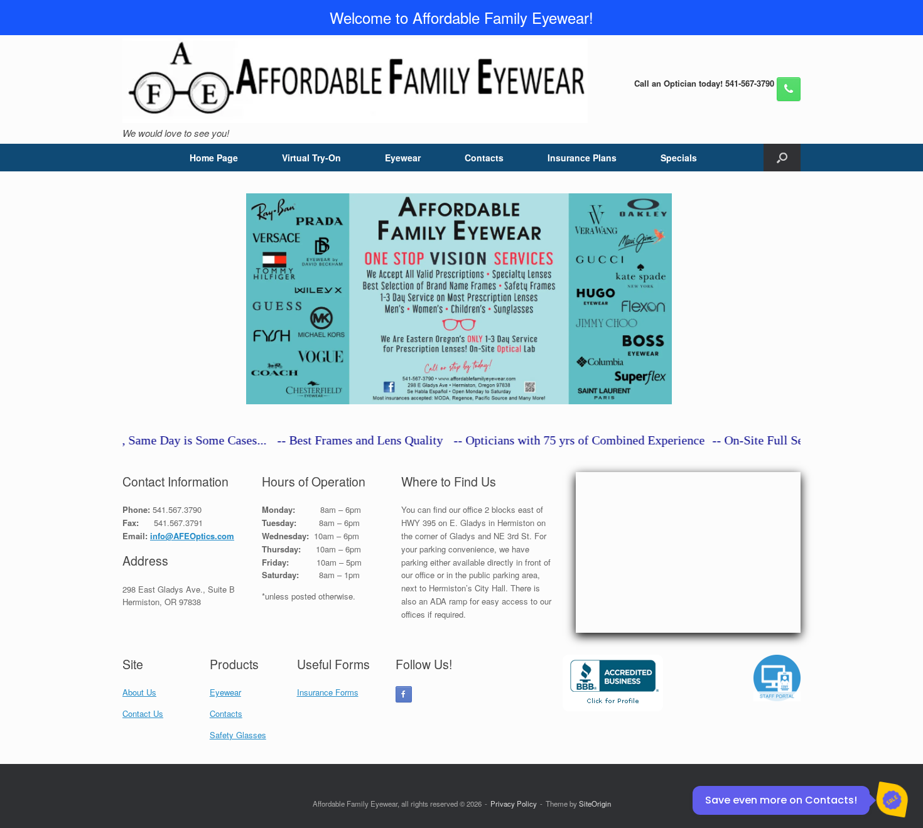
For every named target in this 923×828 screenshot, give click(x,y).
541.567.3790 (177, 509)
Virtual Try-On (311, 157)
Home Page (214, 157)
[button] (782, 157)
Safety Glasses (238, 735)
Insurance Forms (328, 692)
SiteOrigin (595, 803)
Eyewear (403, 157)
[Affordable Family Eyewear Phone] (789, 89)
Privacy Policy (513, 803)
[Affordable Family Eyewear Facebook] (404, 694)
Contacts (484, 157)
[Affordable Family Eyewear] (355, 80)
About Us (139, 692)
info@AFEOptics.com (192, 536)
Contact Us (142, 713)
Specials (679, 157)
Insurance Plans (582, 157)
